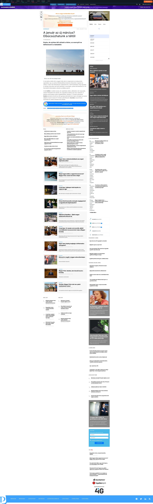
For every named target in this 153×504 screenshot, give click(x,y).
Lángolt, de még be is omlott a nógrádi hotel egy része (76, 132)
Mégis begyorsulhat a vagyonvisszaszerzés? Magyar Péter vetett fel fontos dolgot (71, 174)
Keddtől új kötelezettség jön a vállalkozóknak (99, 258)
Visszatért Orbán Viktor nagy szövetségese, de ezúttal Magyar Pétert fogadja (99, 464)
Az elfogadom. (96, 440)
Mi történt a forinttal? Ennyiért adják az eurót (65, 301)
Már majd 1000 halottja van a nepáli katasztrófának (51, 139)
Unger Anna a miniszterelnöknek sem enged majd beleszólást (53, 143)
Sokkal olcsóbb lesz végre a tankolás (66, 314)
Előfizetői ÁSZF (65, 498)
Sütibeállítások (75, 498)
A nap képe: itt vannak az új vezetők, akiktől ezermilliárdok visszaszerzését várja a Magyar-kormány (72, 230)
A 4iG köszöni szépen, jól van (50, 131)
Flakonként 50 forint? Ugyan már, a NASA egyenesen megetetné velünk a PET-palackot (99, 469)
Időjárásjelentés (63, 108)
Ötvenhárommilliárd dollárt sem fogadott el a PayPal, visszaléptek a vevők (101, 142)
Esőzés (53, 108)
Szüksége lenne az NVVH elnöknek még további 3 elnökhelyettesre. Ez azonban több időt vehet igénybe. (99, 121)
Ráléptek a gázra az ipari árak (96, 244)
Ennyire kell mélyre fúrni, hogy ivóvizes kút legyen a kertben (100, 396)
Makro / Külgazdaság (93, 68)
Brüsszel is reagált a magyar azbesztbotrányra (72, 257)
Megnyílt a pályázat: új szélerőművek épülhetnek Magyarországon (97, 254)
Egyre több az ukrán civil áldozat (50, 136)
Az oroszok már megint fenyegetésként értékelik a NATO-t (52, 149)
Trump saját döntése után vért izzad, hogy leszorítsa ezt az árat (75, 135)
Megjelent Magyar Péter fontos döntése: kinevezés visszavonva (51, 301)
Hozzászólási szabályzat (53, 498)
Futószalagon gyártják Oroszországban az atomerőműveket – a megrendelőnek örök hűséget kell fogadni (98, 474)
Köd (72, 108)
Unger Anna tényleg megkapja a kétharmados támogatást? (71, 244)
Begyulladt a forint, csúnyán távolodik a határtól (50, 308)
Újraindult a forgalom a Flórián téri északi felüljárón (98, 266)
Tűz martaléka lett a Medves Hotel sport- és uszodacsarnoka (99, 280)
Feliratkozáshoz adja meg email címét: (96, 432)
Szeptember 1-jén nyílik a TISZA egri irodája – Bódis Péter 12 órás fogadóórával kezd (99, 370)
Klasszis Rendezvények (71, 4)
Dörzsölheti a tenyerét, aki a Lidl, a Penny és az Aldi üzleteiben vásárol (66, 307)
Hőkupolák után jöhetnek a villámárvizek (98, 270)
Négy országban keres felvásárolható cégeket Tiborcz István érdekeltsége (101, 201)
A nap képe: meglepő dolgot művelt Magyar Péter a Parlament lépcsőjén (50, 316)
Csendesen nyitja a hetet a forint (51, 146)
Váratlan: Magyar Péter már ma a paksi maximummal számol (69, 285)
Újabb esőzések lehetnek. (95, 110)
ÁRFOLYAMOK (148, 1)
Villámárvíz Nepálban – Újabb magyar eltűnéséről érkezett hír (69, 215)
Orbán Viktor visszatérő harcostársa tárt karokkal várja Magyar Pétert (75, 140)
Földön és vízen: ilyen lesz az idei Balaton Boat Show (99, 275)
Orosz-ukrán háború (99, 13)
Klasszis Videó (61, 4)
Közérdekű (46, 29)
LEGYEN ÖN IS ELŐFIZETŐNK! (65, 116)
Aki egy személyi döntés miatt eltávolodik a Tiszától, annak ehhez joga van (98, 361)
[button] (139, 4)
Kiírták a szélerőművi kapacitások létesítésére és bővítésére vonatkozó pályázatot (76, 149)
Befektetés (82, 4)
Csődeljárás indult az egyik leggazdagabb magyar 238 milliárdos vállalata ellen (100, 155)
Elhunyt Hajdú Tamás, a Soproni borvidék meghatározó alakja (98, 285)
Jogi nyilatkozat (32, 498)
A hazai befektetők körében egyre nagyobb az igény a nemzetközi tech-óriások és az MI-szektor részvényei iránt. (98, 342)
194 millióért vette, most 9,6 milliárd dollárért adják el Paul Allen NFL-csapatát (101, 170)
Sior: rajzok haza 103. (94, 365)
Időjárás (57, 108)
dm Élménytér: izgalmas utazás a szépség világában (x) (99, 307)
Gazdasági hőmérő (8, 7)
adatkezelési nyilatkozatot (95, 440)
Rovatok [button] (87, 4)
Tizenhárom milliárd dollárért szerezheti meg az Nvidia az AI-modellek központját (101, 186)
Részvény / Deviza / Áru (94, 126)
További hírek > (93, 212)
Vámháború (53, 4)
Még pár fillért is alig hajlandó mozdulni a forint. (99, 132)
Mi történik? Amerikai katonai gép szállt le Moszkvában (50, 323)
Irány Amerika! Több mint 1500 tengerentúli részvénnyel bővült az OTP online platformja (99, 337)
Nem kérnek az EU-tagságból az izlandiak (98, 240)
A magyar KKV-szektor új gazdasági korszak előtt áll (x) (98, 418)
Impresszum (13, 498)
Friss (78, 4)
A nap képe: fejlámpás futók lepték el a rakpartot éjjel (70, 188)
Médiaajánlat (22, 498)
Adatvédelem (41, 498)
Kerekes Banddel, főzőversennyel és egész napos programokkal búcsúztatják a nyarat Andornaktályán (98, 352)
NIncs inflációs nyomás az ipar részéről (52, 133)
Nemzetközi (92, 104)
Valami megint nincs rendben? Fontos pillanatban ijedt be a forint (75, 143)
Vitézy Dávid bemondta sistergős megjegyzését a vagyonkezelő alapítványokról (72, 201)
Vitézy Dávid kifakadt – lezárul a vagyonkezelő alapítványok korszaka (76, 146)
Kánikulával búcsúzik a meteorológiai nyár (98, 357)
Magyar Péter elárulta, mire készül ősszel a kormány (71, 271)
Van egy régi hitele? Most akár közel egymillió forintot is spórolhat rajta (99, 249)
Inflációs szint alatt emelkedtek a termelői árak (75, 138)
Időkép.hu (69, 108)
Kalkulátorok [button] (93, 4)
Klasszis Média (85, 498)
